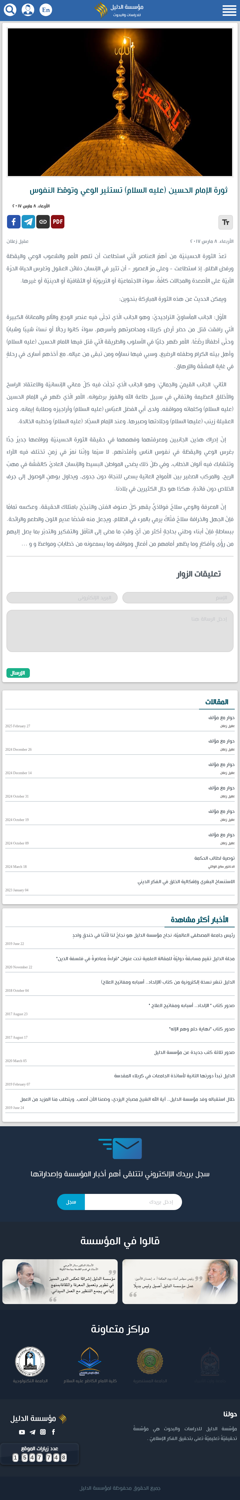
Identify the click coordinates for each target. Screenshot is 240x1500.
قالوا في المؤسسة (120, 1241)
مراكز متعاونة (120, 1329)
